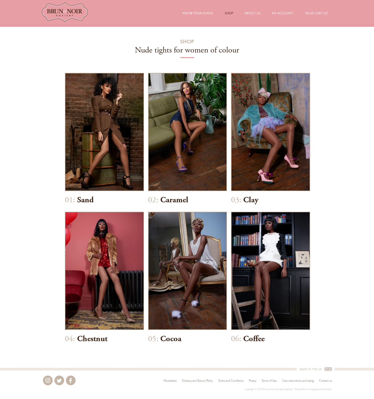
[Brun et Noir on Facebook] (71, 380)
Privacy (252, 381)
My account (283, 13)
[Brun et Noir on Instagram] (48, 380)
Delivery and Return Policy (197, 381)
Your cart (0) (316, 13)
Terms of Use (269, 381)
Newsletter (170, 381)
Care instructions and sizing (298, 381)
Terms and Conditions (230, 381)
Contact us (325, 381)
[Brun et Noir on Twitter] (59, 380)
